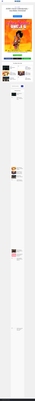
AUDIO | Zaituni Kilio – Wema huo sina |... (20, 98)
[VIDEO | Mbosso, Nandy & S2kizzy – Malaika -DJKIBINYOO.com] (14, 251)
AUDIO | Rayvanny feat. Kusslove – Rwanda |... (20, 255)
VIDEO (11, 66)
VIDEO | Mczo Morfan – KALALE (13, 79)
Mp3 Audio (25, 52)
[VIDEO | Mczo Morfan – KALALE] (14, 176)
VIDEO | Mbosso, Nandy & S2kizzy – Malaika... (20, 251)
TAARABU (26, 66)
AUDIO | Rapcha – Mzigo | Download (28, 79)
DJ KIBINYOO (11, 399)
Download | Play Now (17, 16)
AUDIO (26, 77)
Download (9, 52)
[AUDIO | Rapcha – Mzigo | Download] (14, 213)
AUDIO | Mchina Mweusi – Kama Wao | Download (27, 74)
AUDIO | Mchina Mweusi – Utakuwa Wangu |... (20, 168)
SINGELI (18, 7)
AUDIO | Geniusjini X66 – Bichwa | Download (20, 329)
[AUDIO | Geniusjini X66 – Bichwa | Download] (14, 362)
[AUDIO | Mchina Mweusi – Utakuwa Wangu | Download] (14, 168)
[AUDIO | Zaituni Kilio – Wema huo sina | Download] (14, 131)
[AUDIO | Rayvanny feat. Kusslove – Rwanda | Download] (14, 255)
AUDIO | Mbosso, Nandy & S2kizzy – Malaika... (20, 259)
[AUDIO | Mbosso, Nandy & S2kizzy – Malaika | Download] (14, 292)
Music (16, 7)
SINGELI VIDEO (12, 77)
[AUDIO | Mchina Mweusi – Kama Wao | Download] (14, 172)
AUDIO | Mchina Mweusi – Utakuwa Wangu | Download (13, 74)
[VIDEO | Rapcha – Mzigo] (14, 94)
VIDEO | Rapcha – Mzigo (12, 68)
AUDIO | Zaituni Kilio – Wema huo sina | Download (28, 68)
